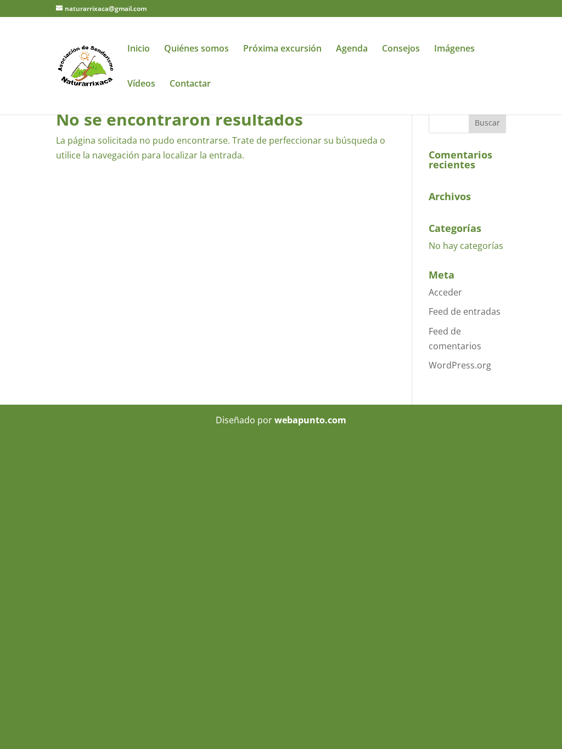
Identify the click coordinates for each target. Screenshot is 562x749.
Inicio (138, 49)
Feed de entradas (465, 311)
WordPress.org (460, 365)
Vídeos (141, 84)
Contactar (190, 84)
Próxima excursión (282, 49)
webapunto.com (310, 420)
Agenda (352, 49)
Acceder (445, 292)
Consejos (401, 49)
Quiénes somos (196, 49)
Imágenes (454, 49)
